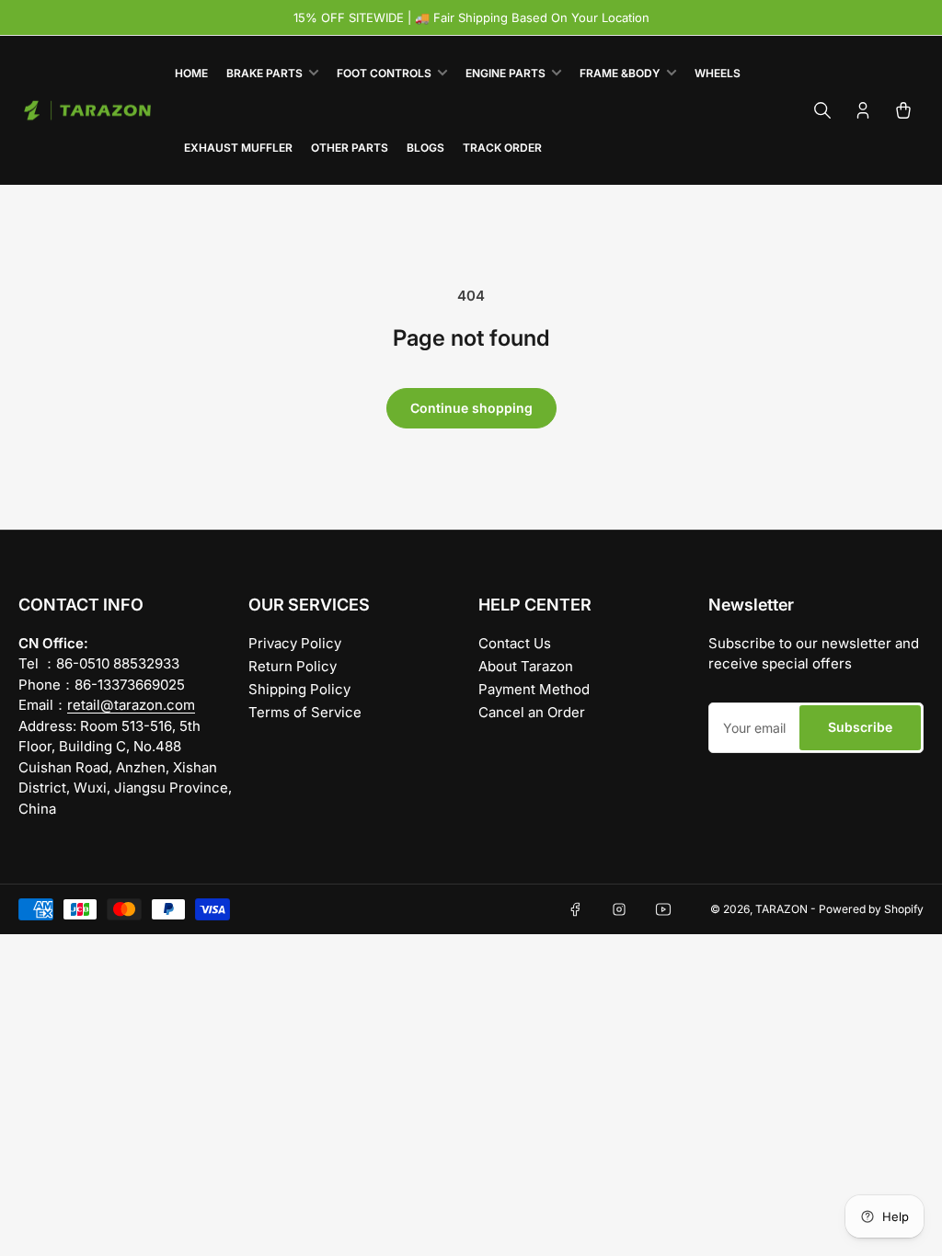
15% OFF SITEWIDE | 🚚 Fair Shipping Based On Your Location (471, 17)
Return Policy (292, 666)
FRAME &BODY (620, 73)
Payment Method (534, 689)
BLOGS (425, 147)
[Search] (822, 110)
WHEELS (718, 73)
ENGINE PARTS (505, 73)
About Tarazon (525, 666)
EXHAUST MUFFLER (238, 147)
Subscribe (860, 727)
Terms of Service (305, 712)
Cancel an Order (531, 712)
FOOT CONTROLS (384, 73)
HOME (191, 73)
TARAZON (781, 909)
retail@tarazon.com (131, 705)
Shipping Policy (299, 689)
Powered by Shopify (871, 909)
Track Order (502, 147)
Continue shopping (471, 408)
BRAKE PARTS (264, 73)
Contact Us (514, 643)
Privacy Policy (294, 643)
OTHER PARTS (349, 147)
